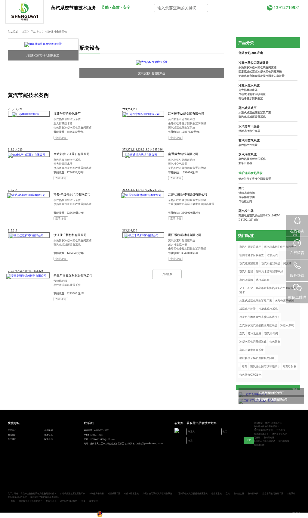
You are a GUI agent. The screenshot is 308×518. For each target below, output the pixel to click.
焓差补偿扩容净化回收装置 (42, 55)
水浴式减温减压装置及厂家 (255, 112)
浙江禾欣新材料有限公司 (184, 235)
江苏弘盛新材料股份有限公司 (187, 194)
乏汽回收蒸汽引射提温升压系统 (258, 325)
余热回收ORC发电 (250, 374)
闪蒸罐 (257, 437)
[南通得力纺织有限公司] (141, 155)
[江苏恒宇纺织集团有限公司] (141, 114)
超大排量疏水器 (63, 123)
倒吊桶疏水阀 (247, 197)
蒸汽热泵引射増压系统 (151, 73)
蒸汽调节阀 (246, 279)
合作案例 (241, 3)
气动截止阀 (60, 280)
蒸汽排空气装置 (177, 163)
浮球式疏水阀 (247, 192)
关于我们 (246, 12)
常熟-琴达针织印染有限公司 (72, 194)
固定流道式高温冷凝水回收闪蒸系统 (260, 71)
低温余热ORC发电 (251, 53)
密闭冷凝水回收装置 (251, 255)
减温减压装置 (247, 308)
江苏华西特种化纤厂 (67, 113)
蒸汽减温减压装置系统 (181, 127)
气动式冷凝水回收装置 (252, 94)
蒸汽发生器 (246, 211)
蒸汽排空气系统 (249, 140)
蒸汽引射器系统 (270, 263)
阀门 (242, 188)
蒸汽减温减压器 (248, 263)
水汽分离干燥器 (249, 126)
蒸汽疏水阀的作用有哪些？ (280, 246)
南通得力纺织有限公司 (183, 154)
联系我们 (268, 18)
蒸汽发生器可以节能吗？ (265, 366)
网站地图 (296, 512)
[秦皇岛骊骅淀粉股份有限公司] (26, 276)
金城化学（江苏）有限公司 (72, 154)
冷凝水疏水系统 (249, 85)
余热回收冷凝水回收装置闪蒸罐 (72, 127)
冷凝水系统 (287, 325)
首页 (199, 3)
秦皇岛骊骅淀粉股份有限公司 (73, 275)
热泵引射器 (245, 163)
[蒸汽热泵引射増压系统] (151, 62)
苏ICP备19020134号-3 (85, 516)
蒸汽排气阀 (271, 333)
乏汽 (242, 333)
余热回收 (275, 341)
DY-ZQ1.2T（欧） (250, 219)
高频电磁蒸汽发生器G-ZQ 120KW (259, 215)
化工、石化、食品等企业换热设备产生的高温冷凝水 (267, 290)
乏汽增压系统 (248, 154)
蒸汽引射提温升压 (250, 246)
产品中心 (219, 3)
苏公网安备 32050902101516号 (118, 516)
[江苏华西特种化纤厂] (26, 114)
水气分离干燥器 (284, 300)
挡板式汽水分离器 (249, 130)
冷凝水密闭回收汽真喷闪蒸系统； (259, 316)
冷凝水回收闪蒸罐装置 (254, 62)
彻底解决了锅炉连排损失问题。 (258, 358)
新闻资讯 (201, 12)
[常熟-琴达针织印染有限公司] (26, 195)
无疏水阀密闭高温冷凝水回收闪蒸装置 (191, 204)
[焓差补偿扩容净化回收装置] (43, 44)
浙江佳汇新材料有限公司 (70, 235)
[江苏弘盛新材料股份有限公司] (141, 195)
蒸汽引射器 (246, 271)
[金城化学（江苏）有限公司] (26, 155)
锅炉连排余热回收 (251, 173)
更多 (83, 500)
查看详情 (60, 137)
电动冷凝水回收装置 (251, 98)
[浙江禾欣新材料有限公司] (141, 236)
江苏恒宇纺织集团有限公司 (186, 113)
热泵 (244, 366)
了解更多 (167, 274)
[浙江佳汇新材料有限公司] (26, 236)
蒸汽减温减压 (248, 108)
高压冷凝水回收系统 (251, 350)
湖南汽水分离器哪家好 (269, 271)
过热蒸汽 (272, 255)
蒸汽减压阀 (263, 279)
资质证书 (224, 12)
